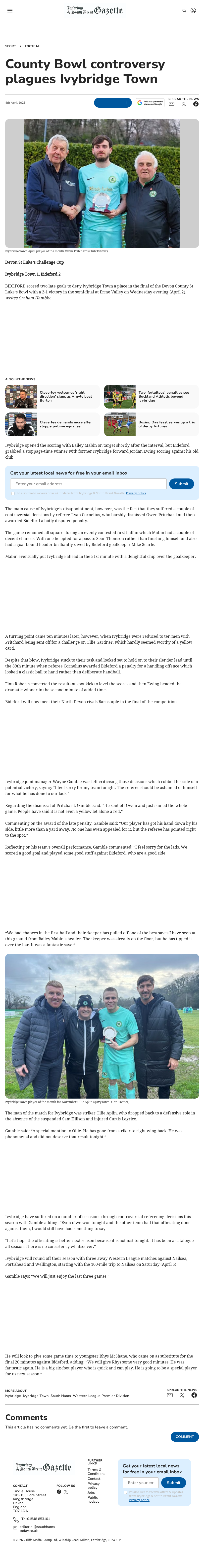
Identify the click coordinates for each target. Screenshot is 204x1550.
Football (33, 46)
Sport (10, 46)
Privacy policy (94, 1485)
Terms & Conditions (96, 1471)
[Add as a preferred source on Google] (150, 102)
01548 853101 (38, 1519)
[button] (10, 11)
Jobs (91, 1492)
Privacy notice (136, 493)
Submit (181, 484)
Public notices (93, 1499)
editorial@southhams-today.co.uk (38, 1529)
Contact (94, 1478)
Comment (185, 1436)
